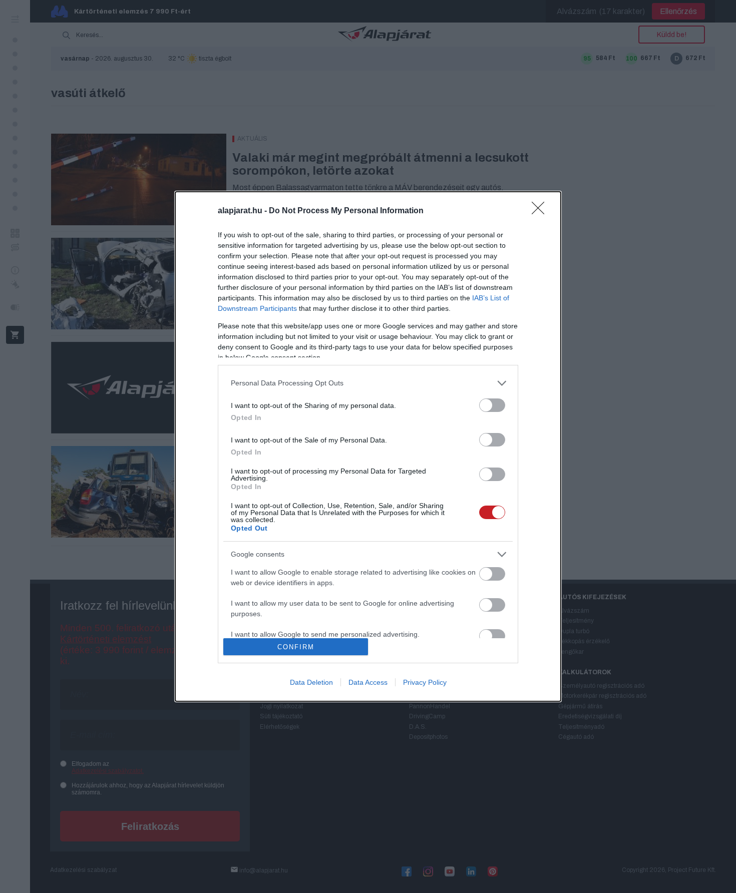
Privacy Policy (425, 682)
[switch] (492, 405)
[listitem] (368, 383)
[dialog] (368, 446)
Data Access (368, 682)
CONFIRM (295, 647)
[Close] (541, 211)
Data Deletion (311, 682)
